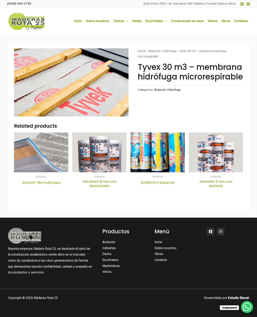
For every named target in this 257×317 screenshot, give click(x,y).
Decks (106, 254)
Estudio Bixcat (238, 298)
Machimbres (111, 266)
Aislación (155, 51)
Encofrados (110, 260)
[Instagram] (248, 4)
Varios (106, 272)
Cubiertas (109, 248)
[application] (126, 21)
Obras (159, 254)
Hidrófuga (169, 51)
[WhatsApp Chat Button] (247, 307)
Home (142, 51)
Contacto (161, 260)
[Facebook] (242, 4)
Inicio (158, 242)
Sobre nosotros (165, 248)
